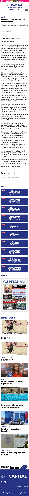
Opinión (3, 357)
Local (3, 17)
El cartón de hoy (7, 360)
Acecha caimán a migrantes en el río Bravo (13, 454)
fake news (10, 173)
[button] (26, 10)
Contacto (25, 484)
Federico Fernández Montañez (11, 177)
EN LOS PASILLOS (7, 338)
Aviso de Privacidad (22, 486)
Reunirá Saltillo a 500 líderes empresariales (12, 382)
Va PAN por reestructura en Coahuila (11, 430)
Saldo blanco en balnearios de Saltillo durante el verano (12, 406)
